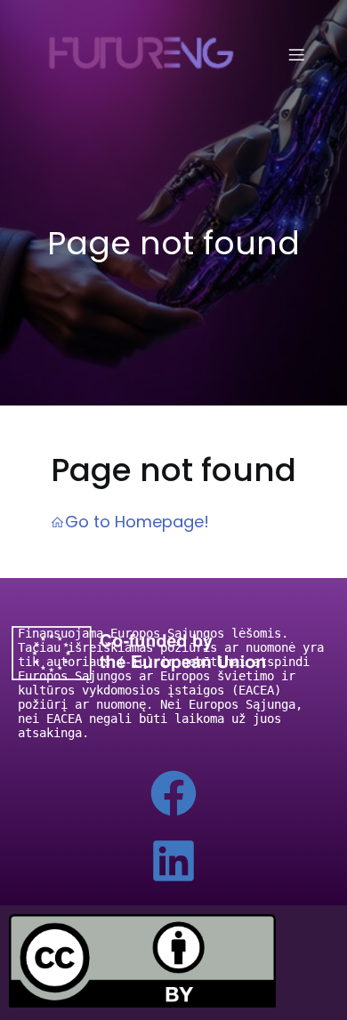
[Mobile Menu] (296, 54)
